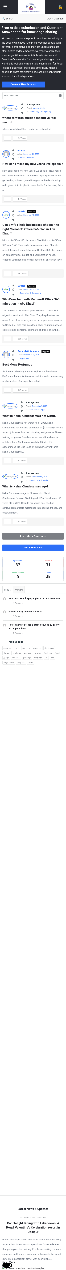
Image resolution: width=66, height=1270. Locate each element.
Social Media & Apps (37, 409)
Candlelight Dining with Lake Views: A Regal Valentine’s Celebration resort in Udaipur (33, 1227)
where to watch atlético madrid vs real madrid (29, 120)
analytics (7, 648)
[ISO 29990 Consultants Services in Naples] (23, 1267)
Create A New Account (23, 84)
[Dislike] (22, 113)
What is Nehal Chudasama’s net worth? (29, 416)
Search (9, 18)
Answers (19, 590)
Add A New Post (33, 547)
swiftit (21, 211)
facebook (48, 653)
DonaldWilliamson (28, 351)
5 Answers (18, 616)
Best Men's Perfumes (17, 364)
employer (28, 653)
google (6, 657)
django (6, 653)
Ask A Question (55, 18)
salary (30, 662)
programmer (9, 662)
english (38, 653)
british (16, 648)
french (57, 653)
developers (49, 648)
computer (37, 648)
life (46, 657)
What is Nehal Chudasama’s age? (25, 486)
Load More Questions (33, 536)
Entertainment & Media (38, 480)
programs (21, 662)
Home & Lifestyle (27, 157)
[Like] (22, 103)
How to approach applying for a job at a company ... (35, 598)
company (26, 648)
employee (16, 653)
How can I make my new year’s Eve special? (32, 164)
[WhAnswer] (32, 7)
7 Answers (18, 603)
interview (16, 657)
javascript (27, 657)
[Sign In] (60, 7)
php (52, 657)
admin (21, 150)
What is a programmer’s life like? (25, 611)
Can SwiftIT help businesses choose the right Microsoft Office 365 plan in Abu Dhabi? (31, 229)
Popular (7, 590)
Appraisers (24, 358)
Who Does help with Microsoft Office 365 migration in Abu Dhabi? (31, 301)
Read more (8, 1262)
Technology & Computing (40, 111)
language (38, 657)
